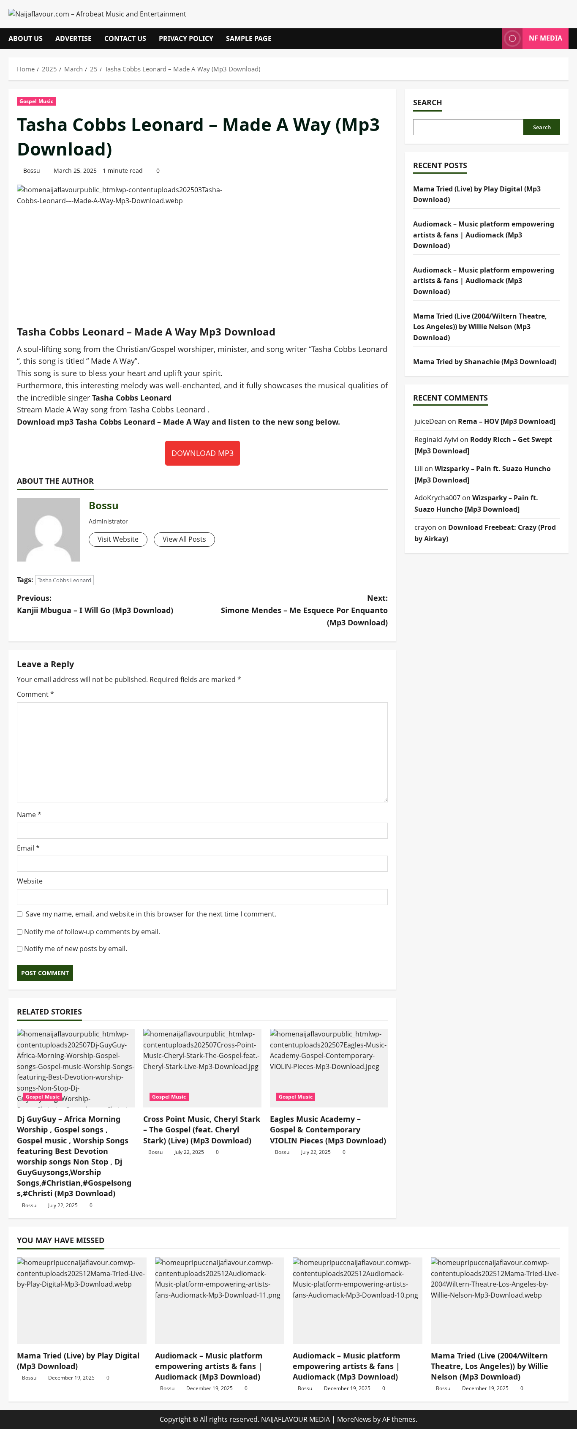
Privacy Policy (186, 38)
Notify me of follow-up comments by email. (92, 931)
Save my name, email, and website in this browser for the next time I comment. (151, 914)
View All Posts (184, 539)
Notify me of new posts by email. (75, 948)
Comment (35, 694)
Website (30, 881)
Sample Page (249, 38)
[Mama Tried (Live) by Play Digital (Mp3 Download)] (82, 1300)
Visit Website (118, 539)
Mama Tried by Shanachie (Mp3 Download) (484, 361)
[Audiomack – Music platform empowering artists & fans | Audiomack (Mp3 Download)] (220, 1300)
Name (29, 814)
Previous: (95, 604)
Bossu (31, 170)
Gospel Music (36, 101)
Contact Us (125, 38)
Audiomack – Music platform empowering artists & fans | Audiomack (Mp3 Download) (483, 234)
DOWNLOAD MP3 (202, 453)
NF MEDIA (545, 38)
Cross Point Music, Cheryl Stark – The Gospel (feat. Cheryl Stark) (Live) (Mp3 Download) (201, 1129)
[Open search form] (492, 38)
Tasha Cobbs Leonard (64, 580)
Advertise (73, 38)
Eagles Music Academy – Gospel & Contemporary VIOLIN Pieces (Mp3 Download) (328, 1129)
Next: (304, 610)
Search (427, 102)
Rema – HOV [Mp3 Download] (506, 421)
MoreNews (354, 1419)
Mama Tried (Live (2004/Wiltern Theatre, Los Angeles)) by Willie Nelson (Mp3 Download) (480, 326)
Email (28, 848)
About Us (25, 38)
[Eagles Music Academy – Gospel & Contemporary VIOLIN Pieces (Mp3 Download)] (329, 1068)
